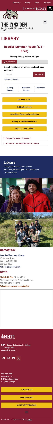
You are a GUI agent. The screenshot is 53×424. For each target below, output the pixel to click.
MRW (30, 420)
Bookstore (16, 3)
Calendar (47, 3)
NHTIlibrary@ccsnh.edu (10, 267)
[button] (50, 8)
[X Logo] (18, 358)
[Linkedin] (13, 358)
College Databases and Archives (18, 166)
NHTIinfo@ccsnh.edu (9, 379)
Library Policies (10, 172)
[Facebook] (3, 358)
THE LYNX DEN (14, 24)
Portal (37, 3)
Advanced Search (11, 79)
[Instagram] (8, 358)
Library (27, 3)
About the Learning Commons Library (22, 143)
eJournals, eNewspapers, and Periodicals (21, 169)
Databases (40, 88)
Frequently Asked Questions (18, 138)
